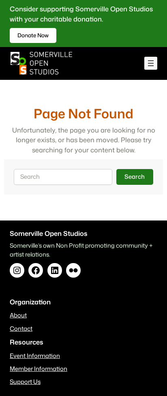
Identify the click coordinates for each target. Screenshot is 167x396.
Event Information (35, 355)
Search (134, 176)
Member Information (38, 368)
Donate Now (33, 35)
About (18, 315)
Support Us (25, 381)
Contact (21, 328)
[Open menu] (150, 63)
